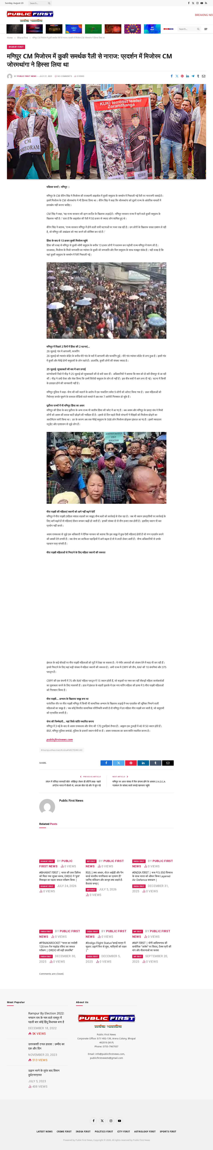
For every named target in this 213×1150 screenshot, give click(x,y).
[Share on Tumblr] (198, 76)
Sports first (168, 1131)
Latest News (45, 1131)
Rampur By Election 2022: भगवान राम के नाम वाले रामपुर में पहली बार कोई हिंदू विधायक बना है (46, 1017)
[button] (206, 28)
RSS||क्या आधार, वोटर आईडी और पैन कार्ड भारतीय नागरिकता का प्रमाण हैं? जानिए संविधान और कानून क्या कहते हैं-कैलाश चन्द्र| (104, 878)
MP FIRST (91, 861)
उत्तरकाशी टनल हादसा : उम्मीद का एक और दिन (46, 1046)
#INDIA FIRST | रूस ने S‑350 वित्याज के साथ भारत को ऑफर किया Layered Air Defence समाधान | (152, 876)
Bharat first (16, 46)
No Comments (65, 76)
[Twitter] (12, 204)
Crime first (64, 1131)
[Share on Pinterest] (182, 76)
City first (123, 1131)
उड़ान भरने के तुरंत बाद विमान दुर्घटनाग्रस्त (43, 1072)
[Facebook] (12, 195)
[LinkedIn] (12, 212)
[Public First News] (97, 15)
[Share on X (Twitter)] (176, 76)
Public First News (26, 76)
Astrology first (145, 1131)
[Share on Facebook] (171, 76)
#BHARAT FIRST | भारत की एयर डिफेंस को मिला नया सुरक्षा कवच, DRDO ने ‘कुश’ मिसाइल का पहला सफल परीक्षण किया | (60, 876)
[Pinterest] (12, 221)
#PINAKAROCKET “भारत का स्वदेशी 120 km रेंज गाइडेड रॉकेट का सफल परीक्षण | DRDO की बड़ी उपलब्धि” (58, 946)
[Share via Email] (203, 76)
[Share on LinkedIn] (187, 76)
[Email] (12, 229)
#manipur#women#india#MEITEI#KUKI (61, 750)
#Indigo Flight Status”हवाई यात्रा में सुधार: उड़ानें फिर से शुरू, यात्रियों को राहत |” (106, 946)
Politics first (104, 1131)
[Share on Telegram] (192, 76)
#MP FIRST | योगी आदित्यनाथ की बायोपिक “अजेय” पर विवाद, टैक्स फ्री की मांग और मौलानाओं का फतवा (151, 946)
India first (139, 861)
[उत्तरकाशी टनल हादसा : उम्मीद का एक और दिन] (16, 1048)
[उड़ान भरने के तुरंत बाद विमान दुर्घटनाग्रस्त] (16, 1074)
